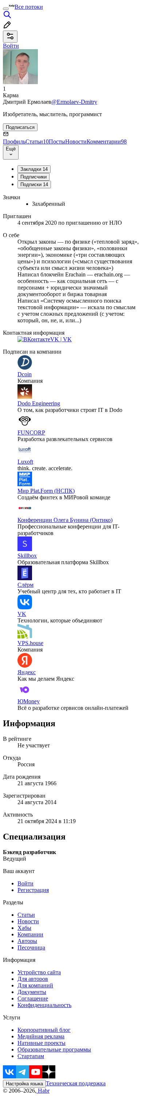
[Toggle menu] (6, 9)
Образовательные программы (54, 1049)
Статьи (37, 141)
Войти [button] (11, 46)
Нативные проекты (41, 1043)
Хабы (24, 928)
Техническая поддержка (76, 1083)
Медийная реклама (40, 1036)
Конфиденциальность (44, 1005)
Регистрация (33, 890)
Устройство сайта (39, 972)
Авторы (27, 941)
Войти (25, 883)
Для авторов (32, 979)
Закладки (34, 169)
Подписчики (33, 177)
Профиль (14, 141)
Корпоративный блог (44, 1030)
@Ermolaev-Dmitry (74, 102)
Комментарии (107, 141)
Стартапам (30, 1056)
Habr (43, 1091)
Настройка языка (24, 1083)
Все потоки (29, 7)
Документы (31, 992)
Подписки (34, 184)
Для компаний (35, 985)
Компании (30, 934)
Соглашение (32, 998)
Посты (57, 141)
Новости (76, 141)
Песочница (31, 947)
